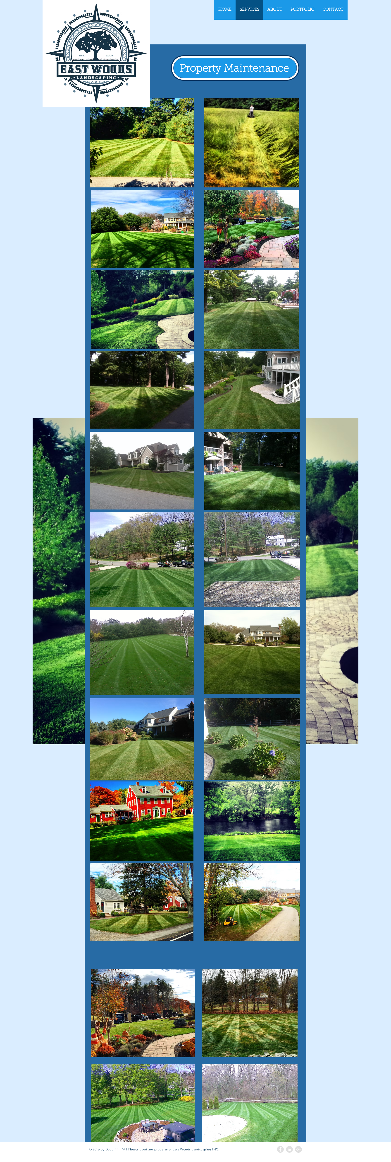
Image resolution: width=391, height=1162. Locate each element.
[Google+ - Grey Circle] (298, 1149)
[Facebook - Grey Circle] (280, 1149)
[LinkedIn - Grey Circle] (289, 1149)
